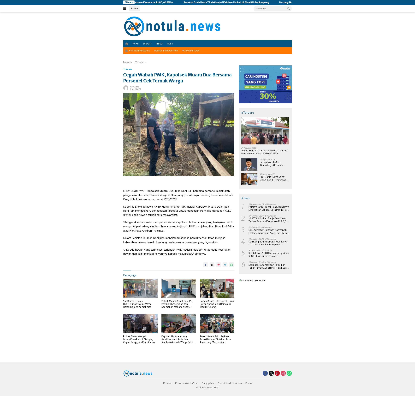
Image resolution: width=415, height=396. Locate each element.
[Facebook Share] (205, 264)
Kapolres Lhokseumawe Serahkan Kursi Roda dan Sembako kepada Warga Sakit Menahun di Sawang (177, 339)
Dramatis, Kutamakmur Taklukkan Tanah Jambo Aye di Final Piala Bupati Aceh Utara (268, 266)
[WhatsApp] (289, 373)
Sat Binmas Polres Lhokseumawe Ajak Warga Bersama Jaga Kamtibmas (137, 304)
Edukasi (147, 43)
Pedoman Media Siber (186, 383)
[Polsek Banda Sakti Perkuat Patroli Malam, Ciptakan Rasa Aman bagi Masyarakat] (217, 323)
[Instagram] (283, 373)
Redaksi (167, 383)
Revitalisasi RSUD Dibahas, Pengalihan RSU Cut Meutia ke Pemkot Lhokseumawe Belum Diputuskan (269, 255)
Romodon (134, 87)
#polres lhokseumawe (166, 50)
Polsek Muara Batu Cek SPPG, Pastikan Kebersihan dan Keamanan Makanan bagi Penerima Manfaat (177, 304)
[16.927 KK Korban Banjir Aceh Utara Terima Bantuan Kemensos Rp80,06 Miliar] (265, 130)
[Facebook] (265, 373)
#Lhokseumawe (190, 50)
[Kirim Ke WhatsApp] (231, 264)
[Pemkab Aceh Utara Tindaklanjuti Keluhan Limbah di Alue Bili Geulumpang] (249, 164)
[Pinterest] (277, 373)
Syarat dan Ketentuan (230, 383)
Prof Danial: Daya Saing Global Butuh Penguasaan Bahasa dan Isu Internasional (273, 178)
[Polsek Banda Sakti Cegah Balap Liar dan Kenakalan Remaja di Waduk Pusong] (217, 288)
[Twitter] (271, 373)
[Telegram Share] (225, 264)
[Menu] (125, 8)
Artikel (159, 43)
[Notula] (171, 26)
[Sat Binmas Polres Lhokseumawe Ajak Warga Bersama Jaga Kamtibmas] (140, 288)
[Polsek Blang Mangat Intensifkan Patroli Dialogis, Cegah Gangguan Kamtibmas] (140, 323)
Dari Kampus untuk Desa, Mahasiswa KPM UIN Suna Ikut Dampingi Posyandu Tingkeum (268, 243)
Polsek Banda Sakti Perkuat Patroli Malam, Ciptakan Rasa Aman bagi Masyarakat (215, 339)
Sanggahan (208, 383)
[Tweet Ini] (212, 264)
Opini (170, 43)
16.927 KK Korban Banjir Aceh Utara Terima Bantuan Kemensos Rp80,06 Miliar (264, 152)
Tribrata (127, 69)
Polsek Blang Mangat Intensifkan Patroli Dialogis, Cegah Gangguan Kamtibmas (139, 339)
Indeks (134, 8)
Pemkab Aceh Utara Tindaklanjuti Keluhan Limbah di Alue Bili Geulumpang (203, 2)
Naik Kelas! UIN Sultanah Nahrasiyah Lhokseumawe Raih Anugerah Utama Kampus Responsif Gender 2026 (268, 231)
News (135, 43)
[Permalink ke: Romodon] (125, 87)
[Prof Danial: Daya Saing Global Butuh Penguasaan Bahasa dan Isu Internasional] (249, 179)
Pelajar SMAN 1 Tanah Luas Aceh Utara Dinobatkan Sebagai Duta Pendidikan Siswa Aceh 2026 (269, 208)
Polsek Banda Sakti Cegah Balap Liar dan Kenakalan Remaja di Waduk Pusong (217, 304)
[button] (288, 8)
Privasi (248, 383)
